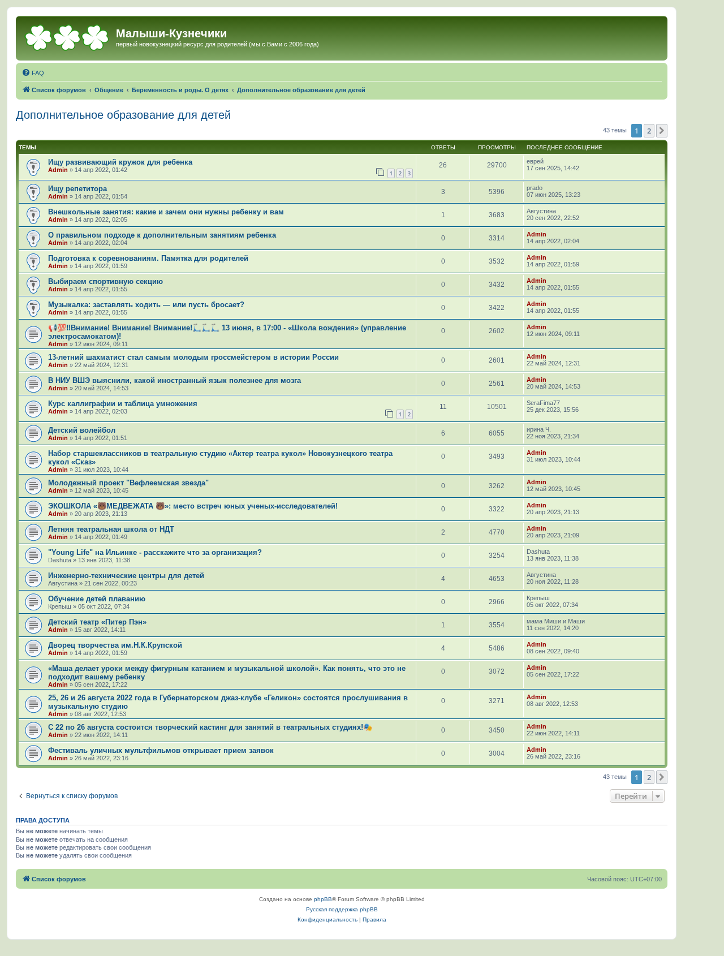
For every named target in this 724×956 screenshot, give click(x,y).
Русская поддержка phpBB (342, 909)
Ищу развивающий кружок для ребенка (120, 162)
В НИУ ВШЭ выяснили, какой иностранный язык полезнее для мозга (174, 380)
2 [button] (649, 131)
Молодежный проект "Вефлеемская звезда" (128, 483)
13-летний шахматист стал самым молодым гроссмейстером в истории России (193, 357)
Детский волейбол (81, 430)
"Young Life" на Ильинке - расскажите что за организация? (155, 552)
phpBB (323, 899)
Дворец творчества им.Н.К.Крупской (115, 645)
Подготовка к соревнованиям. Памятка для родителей (148, 258)
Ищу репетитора (77, 188)
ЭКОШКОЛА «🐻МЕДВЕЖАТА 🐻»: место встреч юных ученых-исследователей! (193, 506)
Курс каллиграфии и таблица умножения (122, 403)
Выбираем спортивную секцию (105, 281)
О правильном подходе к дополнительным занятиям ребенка (162, 235)
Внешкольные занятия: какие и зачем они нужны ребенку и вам (166, 212)
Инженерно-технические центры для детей (126, 575)
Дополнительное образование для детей (123, 115)
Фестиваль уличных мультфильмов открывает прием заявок (161, 750)
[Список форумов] (67, 37)
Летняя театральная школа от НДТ (111, 529)
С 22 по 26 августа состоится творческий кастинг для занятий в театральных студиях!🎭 (210, 727)
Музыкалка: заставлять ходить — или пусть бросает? (146, 304)
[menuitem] (32, 73)
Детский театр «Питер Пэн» (97, 622)
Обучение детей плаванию (96, 599)
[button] (661, 130)
